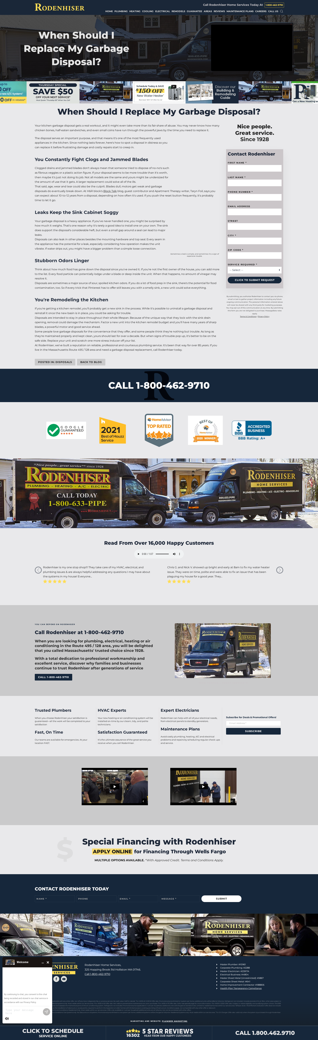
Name (41, 898)
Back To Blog (91, 362)
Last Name (237, 177)
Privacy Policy (263, 316)
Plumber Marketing (174, 1021)
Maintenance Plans (240, 11)
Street (233, 221)
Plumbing (121, 11)
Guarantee (194, 11)
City (232, 235)
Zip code (235, 250)
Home (109, 11)
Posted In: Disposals (55, 362)
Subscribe (253, 731)
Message (169, 898)
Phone (83, 898)
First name (237, 162)
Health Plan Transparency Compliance (241, 988)
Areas (208, 11)
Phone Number (240, 192)
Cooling (148, 11)
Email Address (239, 206)
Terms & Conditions (248, 316)
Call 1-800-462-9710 (97, 974)
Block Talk (110, 191)
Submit (221, 898)
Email (125, 898)
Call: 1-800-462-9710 (53, 677)
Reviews (219, 11)
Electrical (162, 11)
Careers (260, 11)
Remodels (178, 11)
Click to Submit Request (255, 280)
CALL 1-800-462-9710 (159, 385)
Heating (134, 11)
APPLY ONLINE (112, 851)
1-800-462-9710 (274, 5)
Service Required (242, 264)
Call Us (273, 11)
